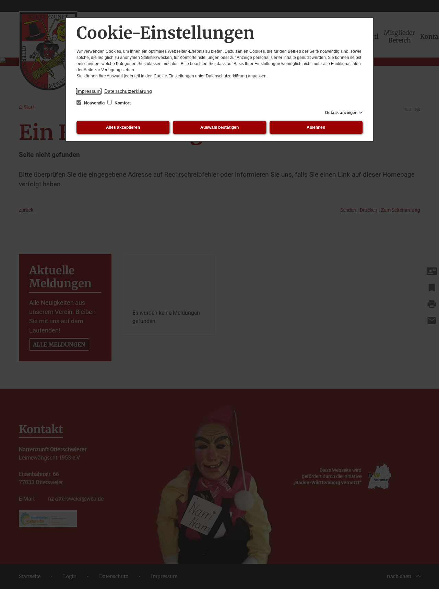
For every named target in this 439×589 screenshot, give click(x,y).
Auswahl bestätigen (219, 127)
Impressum (88, 91)
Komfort (122, 103)
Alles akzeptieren (123, 127)
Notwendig (94, 103)
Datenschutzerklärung (128, 91)
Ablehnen (316, 127)
